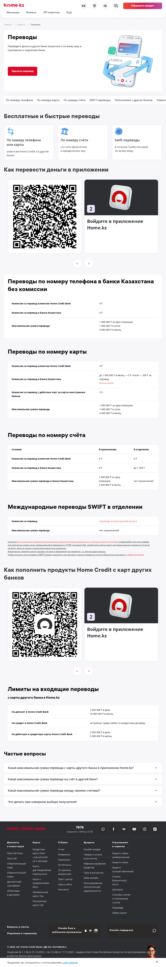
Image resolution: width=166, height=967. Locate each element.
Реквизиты (64, 854)
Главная (8, 24)
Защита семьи (120, 862)
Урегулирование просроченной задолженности (93, 886)
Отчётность (64, 864)
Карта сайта (65, 884)
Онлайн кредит (92, 849)
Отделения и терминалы (22, 933)
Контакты (63, 889)
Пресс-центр (65, 879)
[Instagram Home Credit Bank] (144, 829)
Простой (12, 858)
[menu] (105, 6)
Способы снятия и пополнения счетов (121, 898)
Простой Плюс (15, 853)
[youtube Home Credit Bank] (134, 829)
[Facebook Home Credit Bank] (113, 829)
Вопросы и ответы (18, 927)
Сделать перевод (22, 71)
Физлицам (13, 12)
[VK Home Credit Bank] (124, 829)
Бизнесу (31, 12)
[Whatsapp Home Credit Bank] (103, 829)
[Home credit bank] (30, 829)
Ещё (69, 12)
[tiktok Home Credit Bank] (155, 829)
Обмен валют (119, 912)
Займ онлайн (91, 877)
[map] (94, 6)
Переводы (118, 907)
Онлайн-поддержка (121, 930)
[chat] (116, 6)
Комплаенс (64, 859)
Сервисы (21, 24)
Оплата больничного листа (119, 880)
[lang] (83, 6)
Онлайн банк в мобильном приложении (67, 930)
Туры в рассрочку (93, 872)
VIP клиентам (51, 12)
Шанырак (117, 889)
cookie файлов (70, 962)
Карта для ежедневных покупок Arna (42, 870)
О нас (61, 849)
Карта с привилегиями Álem (41, 883)
